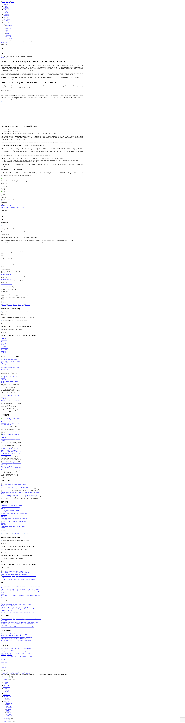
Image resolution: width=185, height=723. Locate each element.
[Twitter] (14, 305)
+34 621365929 (5, 679)
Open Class (6, 24)
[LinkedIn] (3, 305)
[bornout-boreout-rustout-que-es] (21, 592)
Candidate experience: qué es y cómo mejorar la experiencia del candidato (20, 589)
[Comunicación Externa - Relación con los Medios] (14, 321)
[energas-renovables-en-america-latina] (14, 507)
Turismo (8, 35)
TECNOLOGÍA (7, 19)
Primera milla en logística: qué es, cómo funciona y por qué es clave (18, 579)
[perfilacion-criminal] (21, 619)
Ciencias (8, 32)
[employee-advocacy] (20, 492)
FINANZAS (6, 20)
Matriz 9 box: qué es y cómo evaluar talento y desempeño (10, 423)
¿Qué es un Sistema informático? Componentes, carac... (15, 209)
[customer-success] (11, 464)
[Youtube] (9, 305)
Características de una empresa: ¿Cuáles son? (12, 207)
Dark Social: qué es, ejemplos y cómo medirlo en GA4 (14, 487)
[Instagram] (20, 305)
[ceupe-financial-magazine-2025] (11, 363)
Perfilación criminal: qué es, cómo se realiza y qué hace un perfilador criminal (20, 622)
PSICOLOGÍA (6, 17)
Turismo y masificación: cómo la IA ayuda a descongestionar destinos (18, 612)
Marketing (8, 30)
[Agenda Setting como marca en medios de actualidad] (15, 312)
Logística (8, 28)
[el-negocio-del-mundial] (16, 604)
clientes (37, 73)
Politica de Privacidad (19, 297)
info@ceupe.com (5, 678)
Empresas (8, 27)
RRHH (5, 11)
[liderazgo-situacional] (11, 436)
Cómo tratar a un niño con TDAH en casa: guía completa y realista (17, 627)
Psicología (9, 25)
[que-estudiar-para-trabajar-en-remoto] (14, 571)
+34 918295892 (5, 676)
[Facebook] (27, 305)
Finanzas (8, 36)
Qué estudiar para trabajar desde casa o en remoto (14, 574)
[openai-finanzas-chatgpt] (16, 648)
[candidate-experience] (20, 586)
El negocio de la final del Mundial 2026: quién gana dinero (15, 607)
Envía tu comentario (5, 269)
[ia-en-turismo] (19, 609)
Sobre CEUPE (4, 667)
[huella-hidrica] (14, 515)
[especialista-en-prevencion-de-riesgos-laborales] (14, 523)
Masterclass (6, 22)
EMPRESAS (6, 8)
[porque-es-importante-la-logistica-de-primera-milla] (18, 576)
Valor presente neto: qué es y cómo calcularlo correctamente (16, 656)
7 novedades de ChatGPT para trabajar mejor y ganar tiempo (11, 454)
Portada (5, 5)
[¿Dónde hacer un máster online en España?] (11, 378)
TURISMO (6, 14)
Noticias (3, 665)
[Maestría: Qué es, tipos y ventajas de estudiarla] (11, 397)
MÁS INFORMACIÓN (6, 205)
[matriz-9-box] (11, 420)
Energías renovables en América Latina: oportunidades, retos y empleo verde (11, 511)
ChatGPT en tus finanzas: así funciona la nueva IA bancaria (16, 652)
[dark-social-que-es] (15, 484)
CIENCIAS (6, 12)
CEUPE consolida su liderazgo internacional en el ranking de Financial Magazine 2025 (10, 367)
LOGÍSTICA (6, 16)
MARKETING (6, 9)
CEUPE (5, 6)
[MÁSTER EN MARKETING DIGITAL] (1, 178)
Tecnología (9, 38)
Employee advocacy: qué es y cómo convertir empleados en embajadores (19, 495)
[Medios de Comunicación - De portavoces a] (12, 329)
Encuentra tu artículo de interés (9, 41)
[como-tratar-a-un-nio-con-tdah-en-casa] (18, 624)
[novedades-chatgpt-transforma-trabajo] (11, 450)
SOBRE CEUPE (4, 364)
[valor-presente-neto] (17, 653)
